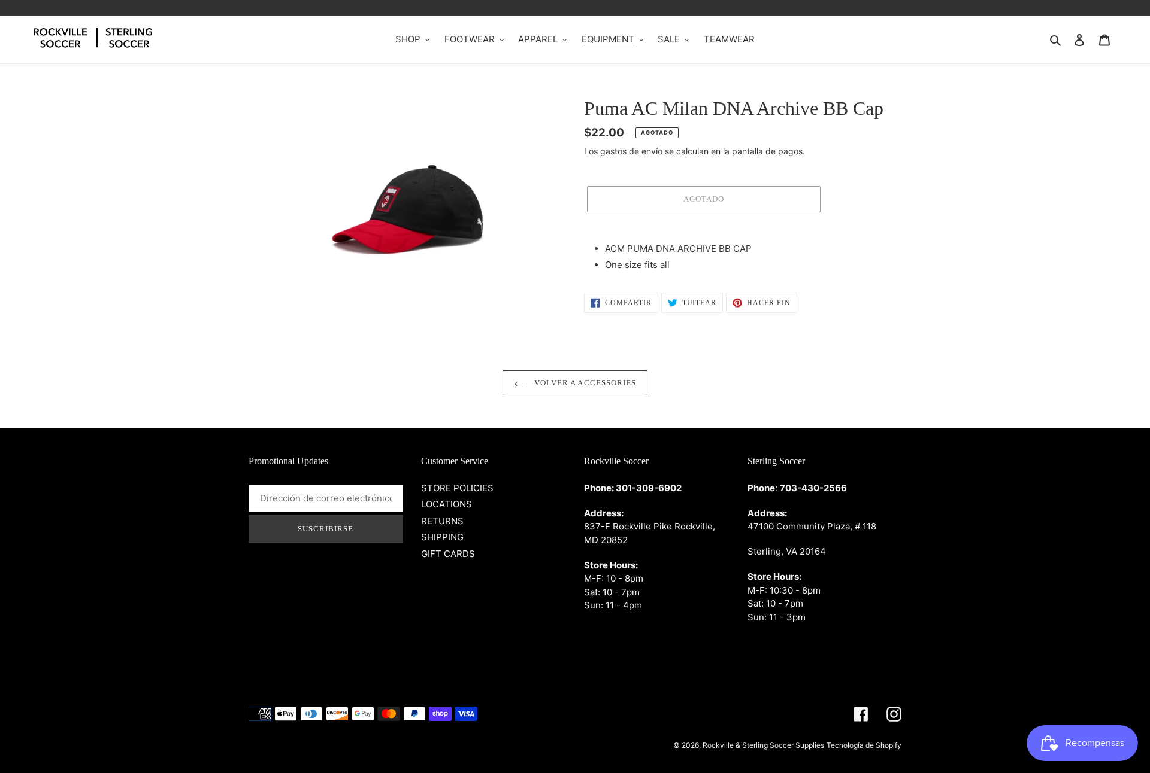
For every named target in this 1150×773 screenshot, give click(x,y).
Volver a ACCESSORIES (584, 382)
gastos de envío (631, 151)
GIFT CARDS (448, 553)
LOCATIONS (446, 504)
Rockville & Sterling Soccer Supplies (763, 745)
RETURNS (442, 521)
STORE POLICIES (457, 488)
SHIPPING (442, 537)
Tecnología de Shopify (864, 745)
